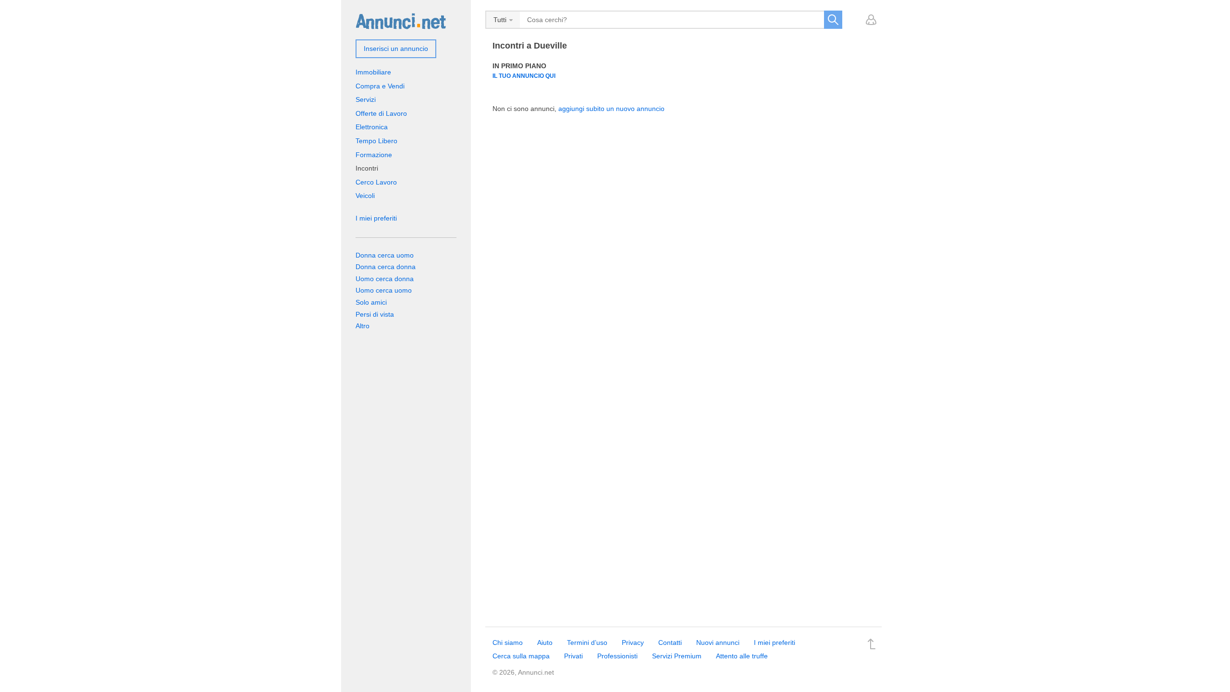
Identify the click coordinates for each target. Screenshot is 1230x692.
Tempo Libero (376, 141)
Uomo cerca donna (385, 279)
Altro (362, 326)
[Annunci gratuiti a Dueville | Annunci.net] (401, 21)
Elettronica (372, 127)
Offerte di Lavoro (381, 113)
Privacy (633, 642)
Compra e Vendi (380, 86)
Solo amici (371, 302)
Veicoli (365, 195)
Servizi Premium (676, 656)
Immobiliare (373, 72)
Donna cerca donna (386, 267)
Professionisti (617, 656)
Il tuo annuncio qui (523, 76)
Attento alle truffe (742, 656)
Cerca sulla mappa (521, 656)
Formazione (374, 155)
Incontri (367, 168)
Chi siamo (507, 642)
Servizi (366, 99)
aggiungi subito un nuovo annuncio (611, 108)
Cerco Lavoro (376, 182)
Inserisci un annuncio (396, 48)
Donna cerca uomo (385, 255)
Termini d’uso (587, 642)
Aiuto (545, 642)
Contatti (670, 642)
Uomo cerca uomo (384, 290)
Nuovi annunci (717, 642)
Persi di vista (375, 314)
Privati (573, 656)
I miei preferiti (376, 218)
